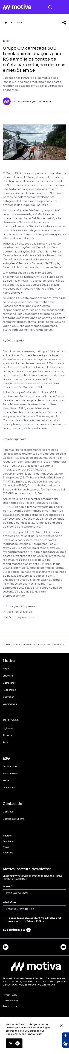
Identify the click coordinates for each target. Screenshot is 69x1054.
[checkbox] (4, 919)
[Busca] (50, 7)
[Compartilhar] (64, 22)
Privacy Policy (34, 1033)
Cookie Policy (13, 1033)
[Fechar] (61, 1025)
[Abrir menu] (62, 7)
